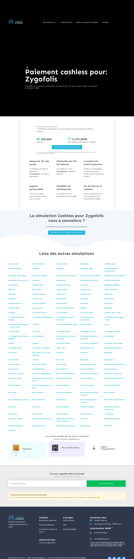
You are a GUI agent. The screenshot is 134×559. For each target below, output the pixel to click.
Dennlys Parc (85, 294)
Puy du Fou (12, 414)
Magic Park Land (87, 348)
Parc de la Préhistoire (65, 374)
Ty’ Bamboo (109, 414)
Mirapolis (60, 353)
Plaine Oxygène (62, 407)
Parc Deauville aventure (114, 378)
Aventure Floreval (63, 285)
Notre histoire (66, 22)
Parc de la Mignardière (41, 374)
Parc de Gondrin (86, 369)
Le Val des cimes (63, 332)
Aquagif (35, 268)
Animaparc (84, 264)
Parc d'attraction (70, 447)
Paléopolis (84, 360)
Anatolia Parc (62, 264)
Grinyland (84, 303)
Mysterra (84, 353)
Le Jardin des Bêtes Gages (67, 324)
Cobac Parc (60, 294)
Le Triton (36, 332)
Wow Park (108, 426)
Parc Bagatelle (38, 369)
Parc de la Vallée (15, 378)
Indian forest (13, 308)
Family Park (61, 299)
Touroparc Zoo (86, 414)
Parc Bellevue (61, 369)
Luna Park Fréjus (15, 348)
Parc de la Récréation (89, 374)
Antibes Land (109, 264)
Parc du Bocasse (86, 385)
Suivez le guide (55, 452)
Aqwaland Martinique (89, 280)
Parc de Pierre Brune (64, 378)
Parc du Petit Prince (112, 385)
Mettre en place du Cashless (87, 22)
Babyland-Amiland (111, 285)
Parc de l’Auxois (110, 369)
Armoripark (13, 285)
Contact (105, 22)
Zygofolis (12, 430)
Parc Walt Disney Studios (114, 400)
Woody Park (85, 426)
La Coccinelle (61, 313)
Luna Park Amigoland (89, 343)
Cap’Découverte (110, 289)
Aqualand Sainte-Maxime (114, 276)
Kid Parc (83, 308)
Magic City (60, 348)
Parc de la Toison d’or (113, 374)
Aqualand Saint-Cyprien (90, 276)
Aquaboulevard (14, 268)
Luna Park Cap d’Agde (113, 343)
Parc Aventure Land (88, 364)
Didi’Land (108, 294)
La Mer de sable (86, 313)
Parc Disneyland (62, 385)
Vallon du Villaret (15, 419)
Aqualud (35, 280)
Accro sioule (13, 264)
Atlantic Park (37, 285)
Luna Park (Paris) (63, 343)
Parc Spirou (61, 400)
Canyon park (85, 289)
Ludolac (35, 343)
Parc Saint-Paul (38, 400)
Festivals (27, 449)
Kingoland (108, 308)
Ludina (11, 343)
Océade (35, 360)
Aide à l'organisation (108, 447)
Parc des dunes (14, 385)
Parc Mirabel (109, 392)
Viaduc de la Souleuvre (41, 419)
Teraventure (37, 414)
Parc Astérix (61, 364)
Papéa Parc (108, 360)
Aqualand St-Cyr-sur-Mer (18, 280)
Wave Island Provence (65, 426)
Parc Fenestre (37, 392)
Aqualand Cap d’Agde (17, 276)
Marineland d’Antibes (113, 348)
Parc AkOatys (14, 364)
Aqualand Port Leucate (65, 276)
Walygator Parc (38, 426)
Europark (12, 299)
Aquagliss (60, 268)
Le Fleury (36, 324)
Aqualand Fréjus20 (39, 276)
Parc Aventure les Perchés (114, 364)
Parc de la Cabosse (16, 374)
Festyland (84, 299)
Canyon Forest (62, 289)
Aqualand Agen (86, 268)
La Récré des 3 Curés (112, 313)
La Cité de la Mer (39, 313)
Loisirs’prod (109, 336)
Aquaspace (60, 280)
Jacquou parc (37, 308)
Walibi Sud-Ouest (15, 426)
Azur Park (84, 285)
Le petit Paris (14, 332)
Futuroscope (61, 303)
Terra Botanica (62, 414)
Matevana (12, 353)
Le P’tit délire (85, 324)
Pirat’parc (36, 407)
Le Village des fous (88, 332)
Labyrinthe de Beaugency (42, 317)
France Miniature (39, 303)
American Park (38, 264)
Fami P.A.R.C (37, 299)
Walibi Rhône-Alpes (112, 419)
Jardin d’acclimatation (65, 308)
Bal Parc (11, 289)
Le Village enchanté (112, 332)
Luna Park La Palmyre (41, 348)
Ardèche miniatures (112, 280)
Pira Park (12, 407)
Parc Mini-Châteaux (64, 392)
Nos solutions (48, 22)
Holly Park (108, 303)
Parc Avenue (13, 369)
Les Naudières (38, 336)
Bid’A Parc (36, 289)
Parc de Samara (86, 378)
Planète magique (87, 407)
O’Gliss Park (13, 360)
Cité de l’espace (38, 294)
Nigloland (108, 353)
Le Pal (106, 324)
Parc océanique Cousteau (18, 400)
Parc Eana (12, 392)
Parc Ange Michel (39, 364)
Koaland (11, 313)
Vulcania (83, 419)
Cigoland (11, 294)
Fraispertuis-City (15, 303)
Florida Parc (109, 299)
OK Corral (60, 360)
